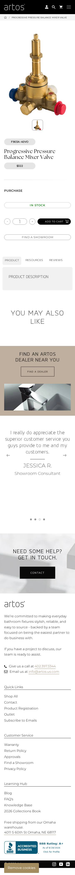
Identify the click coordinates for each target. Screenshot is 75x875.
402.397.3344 (45, 666)
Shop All (11, 696)
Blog (8, 793)
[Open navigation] (69, 7)
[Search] (54, 7)
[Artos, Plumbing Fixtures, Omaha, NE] (37, 847)
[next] (64, 455)
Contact (37, 572)
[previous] (8, 455)
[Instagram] (54, 864)
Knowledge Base (18, 805)
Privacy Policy (15, 769)
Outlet (9, 714)
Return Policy (15, 751)
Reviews (55, 260)
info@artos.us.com (44, 672)
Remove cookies (21, 868)
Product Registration (21, 708)
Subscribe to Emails (20, 720)
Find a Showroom (37, 237)
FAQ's (8, 799)
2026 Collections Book (22, 811)
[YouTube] (61, 864)
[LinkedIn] (68, 864)
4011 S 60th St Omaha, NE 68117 (30, 832)
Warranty (11, 745)
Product (12, 260)
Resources (34, 260)
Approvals (12, 757)
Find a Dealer (37, 371)
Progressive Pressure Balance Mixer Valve (39, 17)
